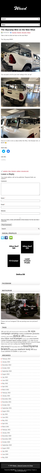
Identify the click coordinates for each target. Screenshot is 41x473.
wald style (13, 349)
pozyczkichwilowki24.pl (20, 471)
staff (21, 346)
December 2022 (6, 365)
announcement (15, 331)
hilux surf (9, 338)
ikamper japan (25, 338)
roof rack (10, 344)
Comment (4, 181)
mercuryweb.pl (27, 469)
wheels (7, 351)
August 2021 (5, 411)
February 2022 (6, 392)
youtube (24, 351)
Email (3, 204)
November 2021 (6, 402)
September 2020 (7, 445)
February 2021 (6, 429)
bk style (31, 331)
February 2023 (6, 359)
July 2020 (5, 451)
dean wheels (10, 336)
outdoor (19, 171)
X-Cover (14, 351)
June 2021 (5, 417)
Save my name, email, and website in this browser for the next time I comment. (20, 220)
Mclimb (19, 32)
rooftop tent (16, 344)
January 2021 (6, 433)
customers (3, 336)
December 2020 (6, 436)
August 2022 (5, 374)
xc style (20, 351)
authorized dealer (23, 331)
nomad (15, 342)
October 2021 (6, 405)
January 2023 (6, 362)
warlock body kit (25, 349)
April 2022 (5, 386)
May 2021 (5, 420)
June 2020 (5, 454)
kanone (35, 338)
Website (3, 211)
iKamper (14, 32)
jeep (31, 338)
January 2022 (6, 396)
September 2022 (7, 371)
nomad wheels (22, 342)
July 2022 (5, 377)
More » (3, 323)
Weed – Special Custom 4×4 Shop (23, 465)
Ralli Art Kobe (4, 344)
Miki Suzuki (34, 340)
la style (29, 340)
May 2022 (5, 383)
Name (3, 198)
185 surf (3, 331)
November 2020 (6, 439)
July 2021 (5, 414)
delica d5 (18, 335)
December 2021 (6, 399)
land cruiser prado (19, 340)
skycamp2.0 (6, 346)
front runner (34, 336)
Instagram (7, 290)
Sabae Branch (26, 344)
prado (38, 342)
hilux (9, 171)
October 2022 (6, 368)
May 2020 (5, 457)
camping (5, 171)
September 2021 (7, 408)
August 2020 (5, 448)
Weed (28, 32)
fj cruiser (28, 336)
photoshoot (33, 342)
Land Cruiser (6, 340)
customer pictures (31, 334)
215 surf (9, 331)
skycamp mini (25, 171)
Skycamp (24, 32)
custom (21, 333)
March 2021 (5, 426)
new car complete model (7, 342)
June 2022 (5, 380)
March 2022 (5, 389)
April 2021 (5, 423)
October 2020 (6, 442)
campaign (5, 333)
